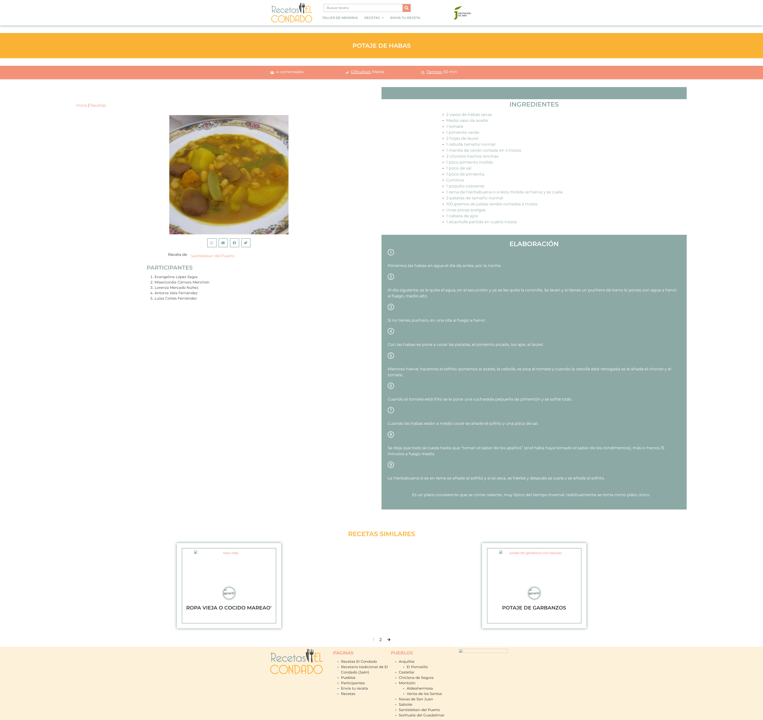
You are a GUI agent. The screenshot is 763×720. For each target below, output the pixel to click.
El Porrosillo (417, 667)
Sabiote (405, 704)
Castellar (406, 672)
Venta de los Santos (424, 694)
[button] (212, 242)
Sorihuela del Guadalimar (421, 715)
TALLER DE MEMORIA (340, 18)
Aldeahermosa (420, 688)
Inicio (81, 105)
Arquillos (406, 661)
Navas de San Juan (416, 699)
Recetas (98, 105)
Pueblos (348, 677)
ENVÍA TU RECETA (405, 18)
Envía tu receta (354, 688)
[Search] (407, 8)
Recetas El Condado (359, 661)
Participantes (353, 683)
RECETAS (372, 18)
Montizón (407, 683)
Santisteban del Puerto (212, 256)
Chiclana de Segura (416, 677)
